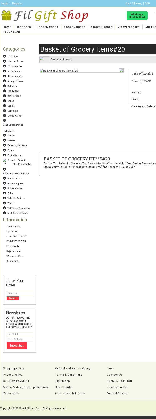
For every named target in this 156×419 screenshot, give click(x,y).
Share (135, 99)
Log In (4, 3)
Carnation (12, 111)
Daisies (11, 140)
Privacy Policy (12, 374)
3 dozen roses (102, 27)
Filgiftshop (62, 380)
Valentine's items (16, 198)
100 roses (24, 27)
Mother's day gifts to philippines (25, 387)
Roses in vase (14, 188)
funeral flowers (117, 393)
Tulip (10, 193)
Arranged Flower (15, 81)
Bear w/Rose (14, 96)
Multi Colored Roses (17, 213)
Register (17, 3)
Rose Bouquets (15, 183)
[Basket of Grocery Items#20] (59, 70)
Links (110, 368)
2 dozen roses (74, 27)
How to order (13, 246)
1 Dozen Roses (47, 27)
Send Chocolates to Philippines (13, 125)
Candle (11, 106)
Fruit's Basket (14, 155)
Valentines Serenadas (18, 208)
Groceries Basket (16, 160)
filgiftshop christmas (70, 393)
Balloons (12, 86)
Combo (11, 135)
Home (7, 27)
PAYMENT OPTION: (16, 241)
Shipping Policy (13, 368)
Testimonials (13, 226)
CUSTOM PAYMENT (16, 236)
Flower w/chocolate (17, 145)
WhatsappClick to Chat (137, 15)
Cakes (10, 101)
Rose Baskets (14, 178)
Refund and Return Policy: (73, 368)
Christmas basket (22, 164)
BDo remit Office (14, 256)
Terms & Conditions (69, 374)
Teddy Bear (11, 31)
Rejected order (13, 251)
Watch (10, 203)
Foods (10, 150)
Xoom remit (12, 261)
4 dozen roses (129, 27)
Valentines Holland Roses (16, 173)
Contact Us (12, 231)
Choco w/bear (14, 115)
